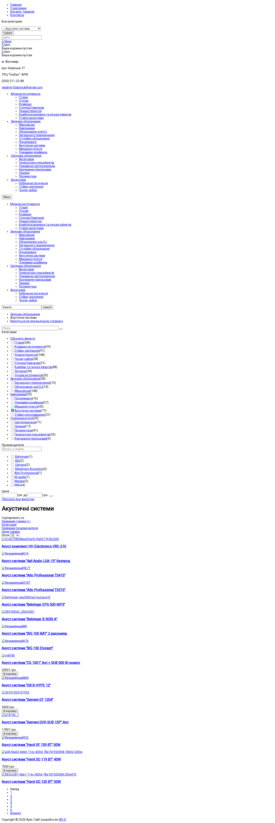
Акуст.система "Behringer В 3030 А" (29, 619)
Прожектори (28, 286)
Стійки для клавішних (30, 414)
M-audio (20, 477)
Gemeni (20, 464)
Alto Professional (26, 473)
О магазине (18, 8)
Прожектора (23, 430)
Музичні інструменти (25, 204)
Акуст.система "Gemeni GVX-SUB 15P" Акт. (35, 722)
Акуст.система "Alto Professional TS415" (34, 575)
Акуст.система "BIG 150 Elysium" (27, 648)
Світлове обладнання (25, 266)
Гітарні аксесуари (31, 228)
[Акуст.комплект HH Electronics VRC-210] (30, 539)
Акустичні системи (32, 255)
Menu (6, 197)
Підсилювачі (28, 252)
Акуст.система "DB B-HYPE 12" (26, 685)
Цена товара (11, 531)
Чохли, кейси (28, 300)
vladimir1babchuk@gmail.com (22, 87)
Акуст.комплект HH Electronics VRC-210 (34, 546)
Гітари (23, 207)
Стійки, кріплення (31, 297)
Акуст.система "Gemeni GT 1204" (27, 700)
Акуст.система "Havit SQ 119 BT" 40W (31, 759)
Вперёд (15, 813)
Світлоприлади (25, 422)
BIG (17, 460)
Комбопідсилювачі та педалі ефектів (45, 224)
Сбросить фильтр (22, 338)
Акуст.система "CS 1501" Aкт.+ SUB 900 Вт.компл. (41, 663)
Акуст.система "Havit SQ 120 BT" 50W (31, 782)
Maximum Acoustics (29, 469)
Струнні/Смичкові (31, 217)
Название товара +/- (16, 521)
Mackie (19, 481)
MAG (18, 485)
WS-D (62, 819)
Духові (24, 211)
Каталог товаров (22, 11)
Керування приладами (35, 279)
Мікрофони (27, 235)
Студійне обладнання (34, 248)
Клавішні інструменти (30, 346)
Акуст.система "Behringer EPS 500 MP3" (33, 604)
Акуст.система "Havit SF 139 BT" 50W (31, 745)
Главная (16, 4)
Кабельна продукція (33, 293)
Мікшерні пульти (30, 259)
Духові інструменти (28, 375)
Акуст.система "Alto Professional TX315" (34, 590)
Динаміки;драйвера (33, 262)
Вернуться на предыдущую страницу (36, 321)
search (47, 307)
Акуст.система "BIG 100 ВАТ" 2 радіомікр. (35, 633)
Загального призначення (37, 245)
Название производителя (20, 528)
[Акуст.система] (15, 553)
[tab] (137, 332)
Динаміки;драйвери (29, 402)
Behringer (22, 456)
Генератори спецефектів (36, 272)
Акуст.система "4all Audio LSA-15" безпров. (36, 561)
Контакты (17, 15)
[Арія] (6, 41)
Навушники (27, 238)
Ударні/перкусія (30, 221)
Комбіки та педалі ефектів (33, 367)
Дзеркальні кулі (21, 418)
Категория (9, 524)
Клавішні (25, 214)
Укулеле (20, 371)
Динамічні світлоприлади (37, 276)
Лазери (24, 283)
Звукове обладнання (25, 231)
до (25, 495)
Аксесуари (26, 269)
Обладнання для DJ (33, 242)
